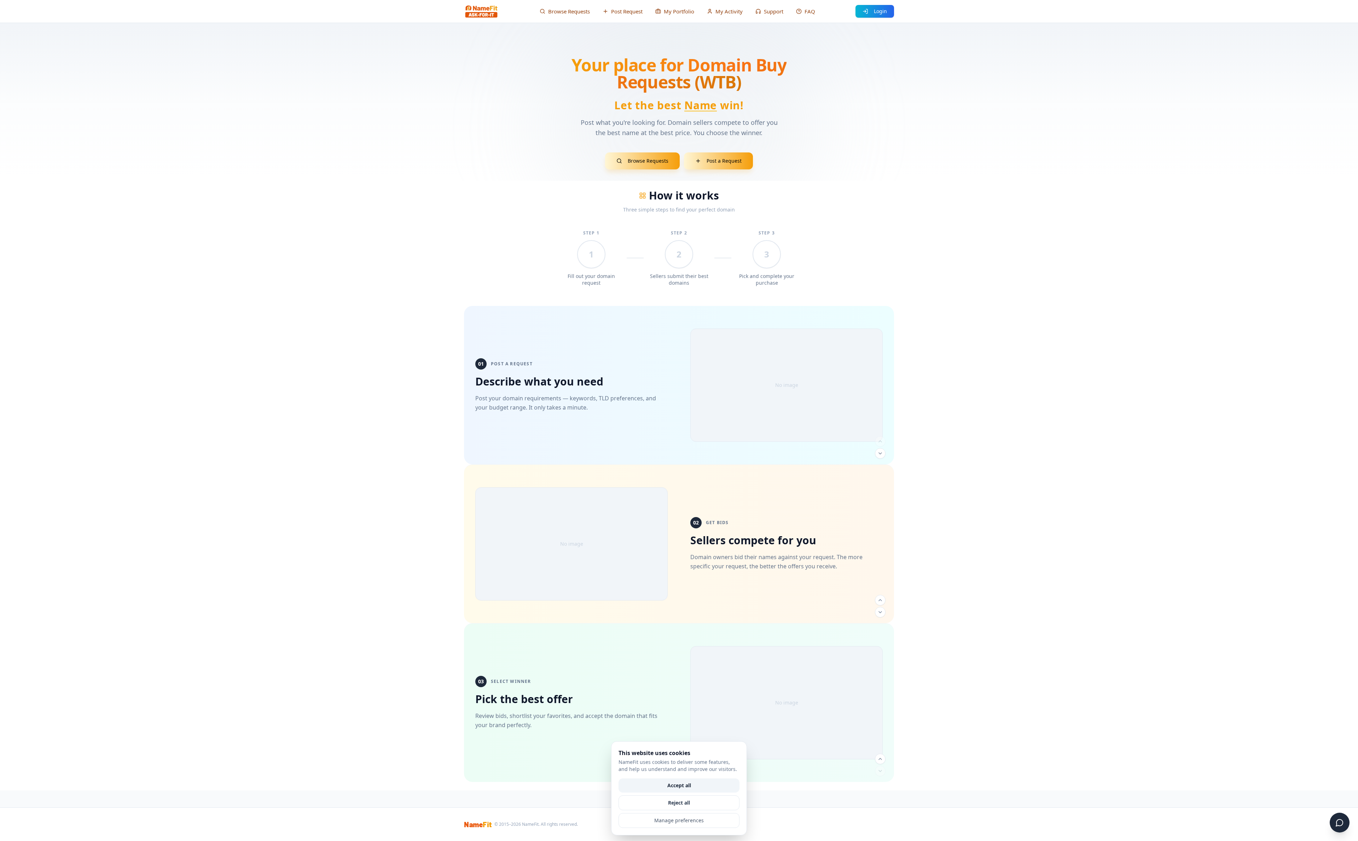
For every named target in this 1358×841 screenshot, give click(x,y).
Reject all (679, 802)
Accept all (679, 785)
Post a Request (724, 160)
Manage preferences (679, 820)
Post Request (627, 11)
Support (773, 11)
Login (880, 11)
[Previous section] (880, 441)
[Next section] (880, 453)
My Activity (729, 11)
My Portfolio (679, 11)
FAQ (810, 11)
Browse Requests (569, 11)
